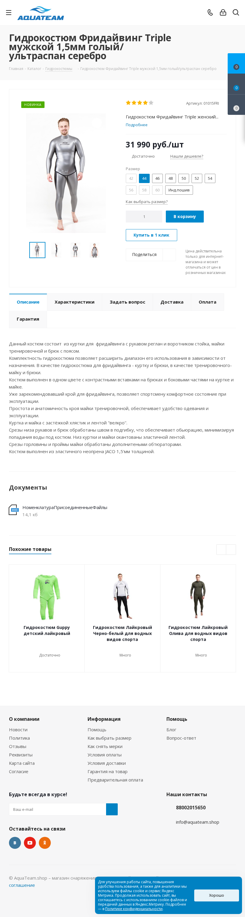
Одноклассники (45, 843)
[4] (145, 102)
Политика (19, 738)
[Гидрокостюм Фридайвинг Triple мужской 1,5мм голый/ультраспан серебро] (66, 173)
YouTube (30, 843)
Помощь (97, 729)
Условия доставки (107, 763)
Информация (104, 719)
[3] (140, 102)
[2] (134, 102)
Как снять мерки (105, 746)
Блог (171, 729)
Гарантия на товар (108, 771)
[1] (128, 102)
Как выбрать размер (109, 738)
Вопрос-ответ (181, 738)
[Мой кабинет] (223, 13)
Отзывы (17, 746)
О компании (24, 719)
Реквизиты (21, 755)
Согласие (18, 771)
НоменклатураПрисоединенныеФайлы (64, 507)
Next (109, 250)
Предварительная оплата (115, 780)
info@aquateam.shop (197, 822)
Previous (22, 250)
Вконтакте (15, 843)
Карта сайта (22, 763)
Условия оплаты (105, 755)
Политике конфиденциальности (134, 908)
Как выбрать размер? (147, 201)
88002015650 (191, 807)
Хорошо (216, 895)
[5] (151, 102)
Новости (18, 729)
